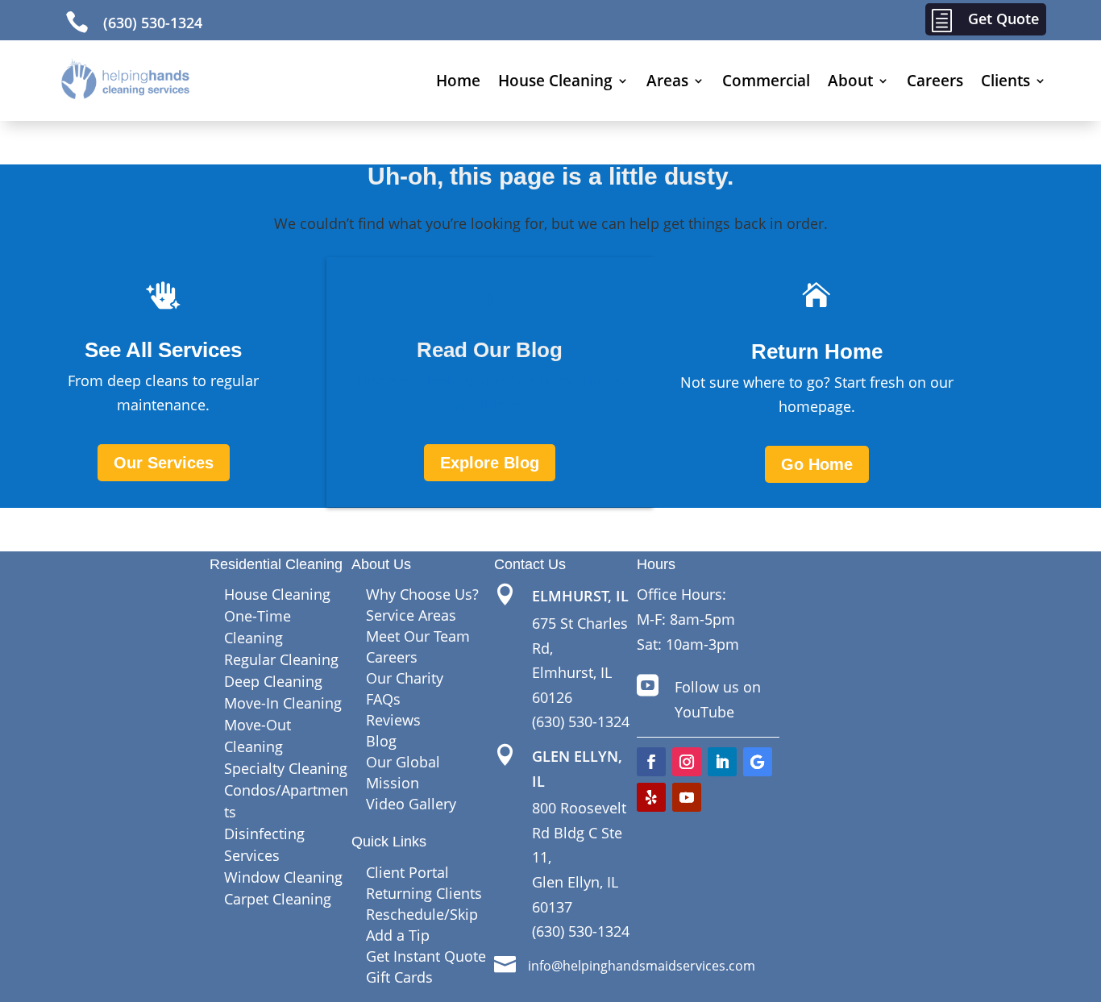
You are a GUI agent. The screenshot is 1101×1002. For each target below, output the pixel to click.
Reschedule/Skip (422, 914)
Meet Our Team (418, 636)
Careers (935, 80)
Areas (667, 80)
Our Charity (404, 678)
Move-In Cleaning (283, 703)
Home (458, 80)
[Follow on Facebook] (651, 761)
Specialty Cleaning (285, 768)
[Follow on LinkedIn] (722, 761)
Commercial (766, 80)
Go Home (817, 464)
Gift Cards (399, 977)
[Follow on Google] (757, 761)
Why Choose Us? (422, 594)
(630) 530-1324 (152, 22)
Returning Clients (424, 893)
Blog (381, 740)
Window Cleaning (283, 877)
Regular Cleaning (281, 659)
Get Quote (1003, 18)
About (850, 80)
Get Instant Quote (426, 956)
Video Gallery (411, 803)
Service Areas (411, 615)
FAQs (383, 699)
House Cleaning (555, 80)
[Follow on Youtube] (686, 797)
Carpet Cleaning (277, 898)
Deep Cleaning (273, 681)
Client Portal (407, 872)
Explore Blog (489, 463)
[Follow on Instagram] (686, 761)
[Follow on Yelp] (651, 797)
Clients (1005, 80)
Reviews (393, 720)
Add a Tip (398, 935)
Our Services (164, 463)
